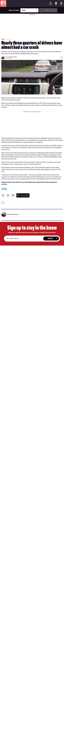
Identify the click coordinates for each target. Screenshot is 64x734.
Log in (56, 4)
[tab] (32, 203)
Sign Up (50, 238)
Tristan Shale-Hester (12, 57)
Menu (61, 4)
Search (50, 4)
